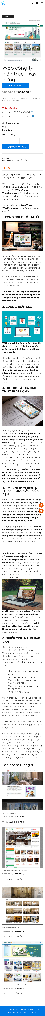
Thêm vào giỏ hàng (16, 147)
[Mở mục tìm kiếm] (37, 3)
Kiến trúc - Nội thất (20, 99)
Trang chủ (6, 99)
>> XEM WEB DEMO (16, 85)
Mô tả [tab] (7, 168)
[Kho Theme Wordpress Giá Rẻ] (3, 3)
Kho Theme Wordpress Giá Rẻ (24, 1012)
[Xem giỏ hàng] (32, 3)
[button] (39, 24)
